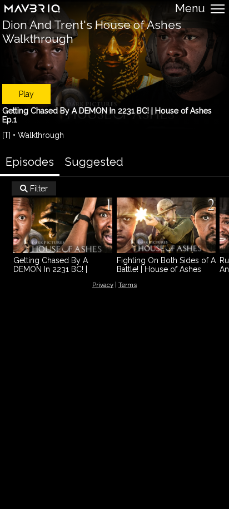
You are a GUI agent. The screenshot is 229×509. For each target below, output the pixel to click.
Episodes (30, 162)
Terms (127, 285)
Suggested (94, 162)
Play (26, 94)
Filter (34, 188)
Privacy (102, 285)
